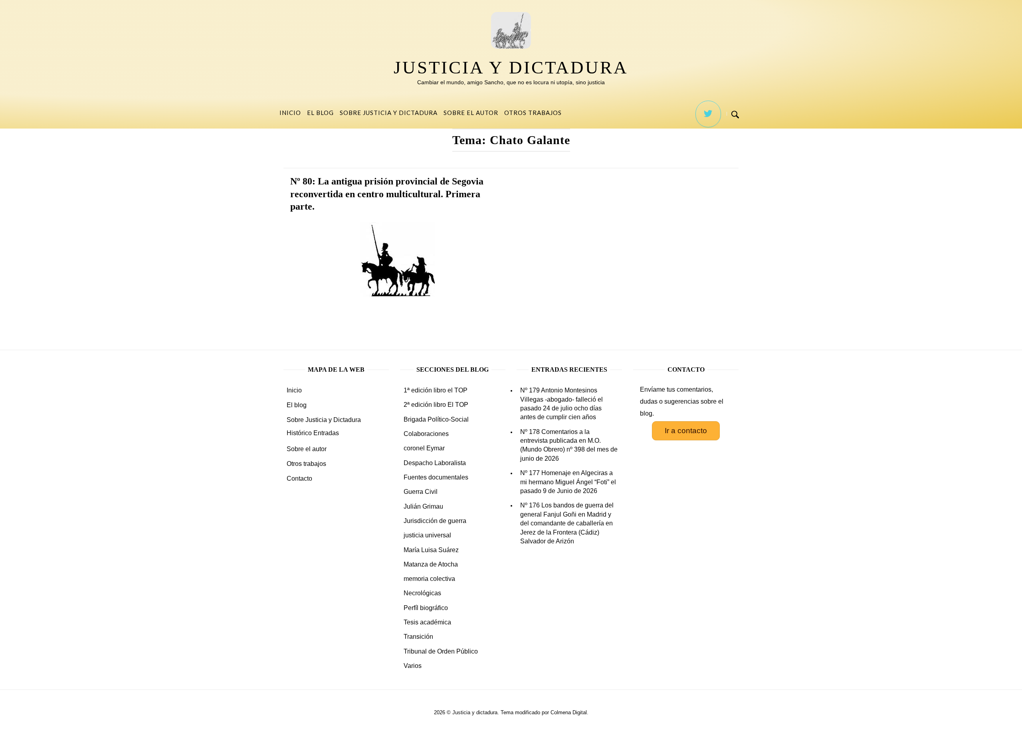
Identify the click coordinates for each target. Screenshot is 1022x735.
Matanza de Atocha (431, 564)
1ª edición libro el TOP (435, 390)
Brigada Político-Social (436, 419)
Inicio (290, 112)
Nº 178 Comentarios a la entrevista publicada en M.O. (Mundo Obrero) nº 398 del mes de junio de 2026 (569, 445)
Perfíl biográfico (426, 607)
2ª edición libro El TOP (436, 404)
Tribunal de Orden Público (441, 651)
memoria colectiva (429, 578)
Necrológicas (422, 593)
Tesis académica (427, 622)
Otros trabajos (533, 112)
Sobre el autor (471, 112)
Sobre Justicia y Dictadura (389, 112)
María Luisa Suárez (431, 550)
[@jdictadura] (708, 114)
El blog (320, 112)
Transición (418, 636)
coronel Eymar (424, 448)
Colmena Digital (569, 712)
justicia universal (427, 535)
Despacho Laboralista (435, 463)
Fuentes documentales (436, 477)
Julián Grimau (423, 506)
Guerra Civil (421, 491)
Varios (413, 665)
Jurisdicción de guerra (435, 520)
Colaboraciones (426, 433)
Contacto (299, 478)
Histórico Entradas (313, 433)
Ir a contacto (686, 430)
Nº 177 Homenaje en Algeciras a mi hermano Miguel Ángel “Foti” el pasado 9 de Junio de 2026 (568, 482)
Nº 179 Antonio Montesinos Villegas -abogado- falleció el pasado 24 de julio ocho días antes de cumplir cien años (561, 403)
